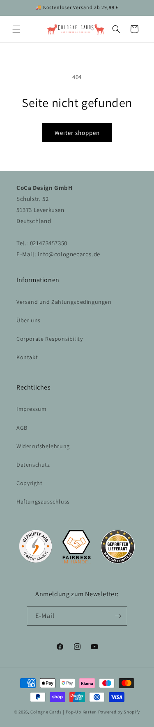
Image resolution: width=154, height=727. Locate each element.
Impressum (31, 408)
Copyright (29, 483)
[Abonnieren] (118, 616)
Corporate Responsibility (49, 338)
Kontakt (27, 357)
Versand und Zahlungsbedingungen (64, 301)
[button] (16, 29)
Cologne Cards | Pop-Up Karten (63, 712)
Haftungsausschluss (43, 501)
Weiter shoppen (77, 133)
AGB (22, 427)
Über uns (28, 320)
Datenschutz (33, 464)
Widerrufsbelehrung (43, 446)
